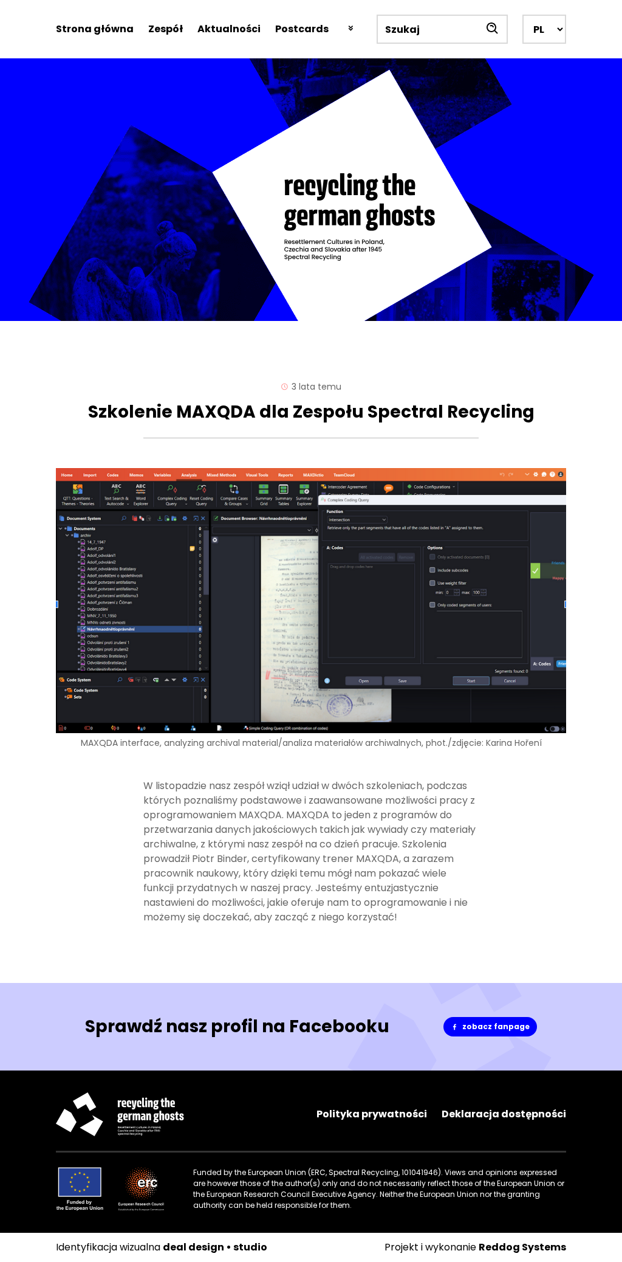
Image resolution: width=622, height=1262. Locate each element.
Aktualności (229, 29)
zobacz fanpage (499, 1028)
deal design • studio (215, 1247)
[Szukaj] (493, 29)
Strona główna (95, 29)
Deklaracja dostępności (504, 1114)
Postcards (302, 29)
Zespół (165, 29)
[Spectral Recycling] (311, 190)
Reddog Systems (522, 1247)
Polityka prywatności (371, 1114)
